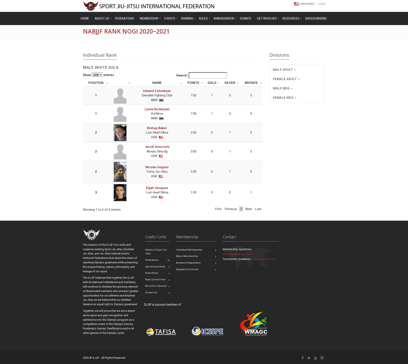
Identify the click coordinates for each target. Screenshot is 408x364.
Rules (203, 18)
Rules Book (151, 273)
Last (258, 209)
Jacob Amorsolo (157, 147)
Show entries (98, 75)
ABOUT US (102, 18)
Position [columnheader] (95, 83)
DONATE (245, 18)
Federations (124, 18)
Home (85, 18)
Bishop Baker (157, 128)
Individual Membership (189, 249)
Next (248, 209)
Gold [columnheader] (212, 83)
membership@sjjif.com (237, 254)
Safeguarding (316, 18)
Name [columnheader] (157, 83)
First (218, 209)
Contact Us (151, 292)
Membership (149, 18)
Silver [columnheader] (229, 83)
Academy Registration (188, 262)
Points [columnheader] (193, 83)
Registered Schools (187, 269)
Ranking (187, 18)
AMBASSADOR (224, 18)
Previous (231, 209)
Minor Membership (187, 256)
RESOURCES (290, 18)
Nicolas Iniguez (157, 167)
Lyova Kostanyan (157, 109)
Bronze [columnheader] (251, 83)
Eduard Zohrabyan (157, 91)
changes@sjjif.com (263, 259)
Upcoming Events (155, 266)
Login (321, 4)
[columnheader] (120, 83)
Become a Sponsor (156, 286)
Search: (182, 75)
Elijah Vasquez (157, 188)
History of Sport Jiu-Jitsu (156, 251)
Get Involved (267, 18)
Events (169, 18)
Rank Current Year (155, 279)
